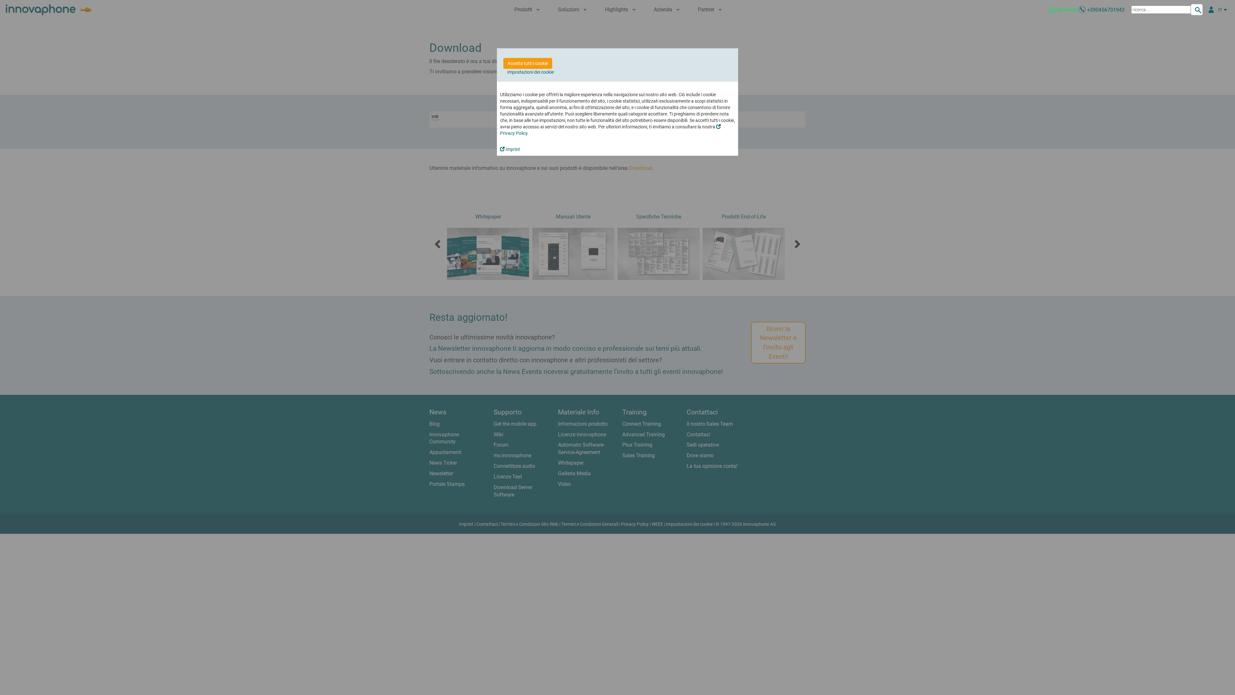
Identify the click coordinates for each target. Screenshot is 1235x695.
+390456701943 (1106, 10)
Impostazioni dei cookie (530, 72)
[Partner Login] (1211, 10)
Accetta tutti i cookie (528, 63)
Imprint (512, 149)
